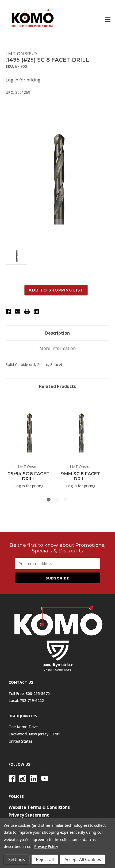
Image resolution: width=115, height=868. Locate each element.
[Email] (17, 311)
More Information (57, 348)
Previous (7, 443)
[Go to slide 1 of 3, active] (48, 499)
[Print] (27, 311)
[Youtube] (44, 778)
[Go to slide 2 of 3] (57, 499)
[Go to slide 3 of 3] (65, 499)
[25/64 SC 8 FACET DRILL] (28, 430)
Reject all (45, 859)
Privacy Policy (45, 846)
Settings (16, 859)
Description (57, 333)
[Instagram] (22, 778)
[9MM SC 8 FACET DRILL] (80, 430)
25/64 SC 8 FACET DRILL (28, 476)
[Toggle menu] (107, 19)
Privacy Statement (29, 815)
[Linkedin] (36, 311)
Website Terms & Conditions (39, 807)
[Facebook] (8, 311)
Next (102, 443)
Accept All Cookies (82, 859)
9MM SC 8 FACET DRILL (80, 476)
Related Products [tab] (57, 386)
